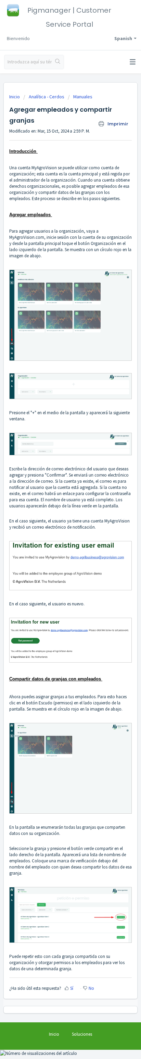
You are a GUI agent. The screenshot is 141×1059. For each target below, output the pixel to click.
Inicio (15, 97)
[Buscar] (58, 62)
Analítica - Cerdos (46, 97)
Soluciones (82, 1034)
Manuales (82, 97)
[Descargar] (57, 538)
